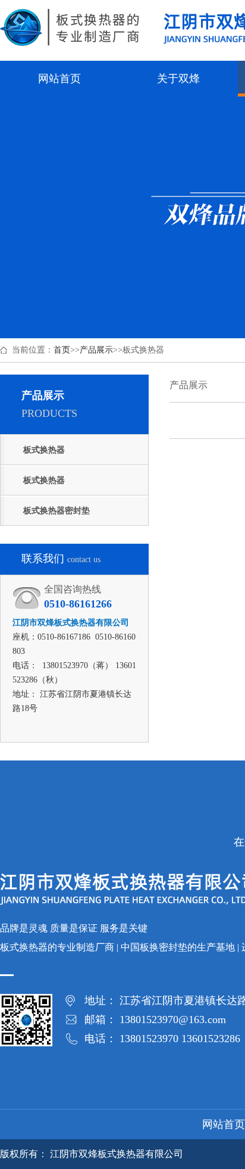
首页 (62, 349)
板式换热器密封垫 (56, 510)
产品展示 (96, 349)
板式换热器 (44, 449)
